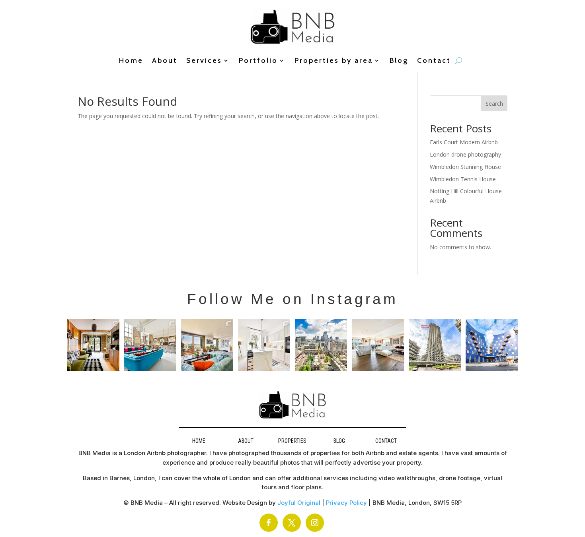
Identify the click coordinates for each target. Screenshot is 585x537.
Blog (399, 61)
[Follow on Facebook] (268, 523)
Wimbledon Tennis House (463, 179)
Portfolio (258, 61)
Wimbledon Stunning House (465, 167)
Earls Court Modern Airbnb (464, 142)
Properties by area (333, 61)
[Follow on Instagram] (315, 523)
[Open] (93, 345)
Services (204, 61)
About (164, 61)
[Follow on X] (292, 523)
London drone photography (465, 154)
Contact (434, 61)
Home (131, 61)
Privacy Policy (346, 502)
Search (494, 103)
